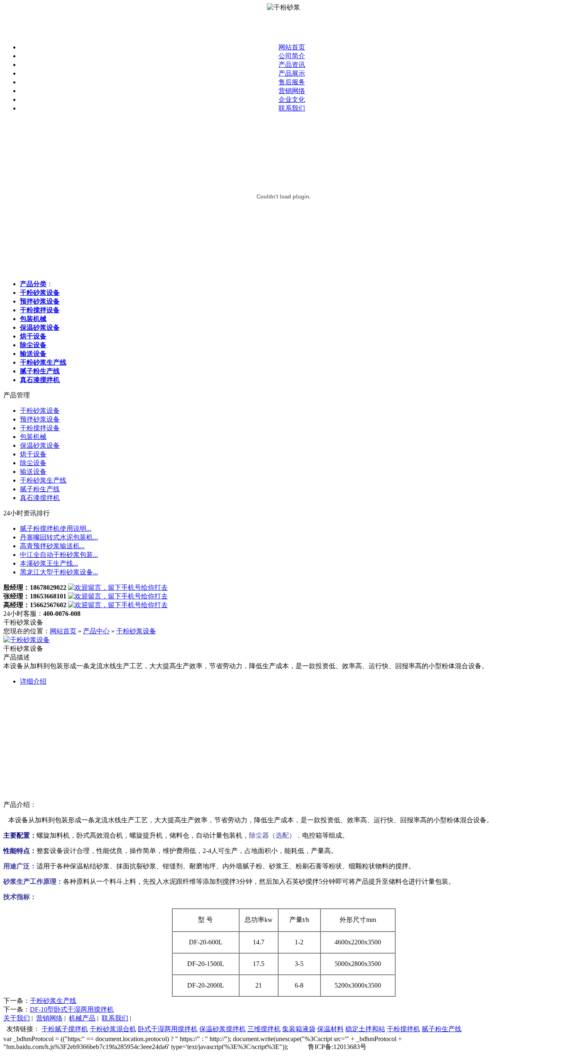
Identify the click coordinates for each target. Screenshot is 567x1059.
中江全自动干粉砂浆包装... (59, 554)
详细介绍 (33, 681)
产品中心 (96, 631)
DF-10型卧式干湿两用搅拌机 (72, 1009)
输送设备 (33, 471)
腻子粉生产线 (40, 489)
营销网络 (292, 90)
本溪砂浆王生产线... (49, 563)
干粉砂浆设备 (40, 410)
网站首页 (292, 47)
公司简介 (292, 55)
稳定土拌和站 (365, 1028)
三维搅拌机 (264, 1028)
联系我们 (292, 108)
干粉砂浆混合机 (113, 1028)
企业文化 (292, 99)
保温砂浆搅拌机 (222, 1028)
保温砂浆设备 (40, 445)
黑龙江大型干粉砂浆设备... (59, 572)
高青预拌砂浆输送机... (52, 545)
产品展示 (292, 73)
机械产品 (82, 1018)
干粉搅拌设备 (40, 427)
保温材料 (330, 1028)
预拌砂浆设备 (40, 419)
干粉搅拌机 (403, 1028)
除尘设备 (33, 462)
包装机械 (33, 436)
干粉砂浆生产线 (43, 480)
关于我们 (16, 1018)
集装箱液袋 (298, 1028)
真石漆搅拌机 (40, 497)
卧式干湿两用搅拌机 (168, 1028)
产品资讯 (292, 64)
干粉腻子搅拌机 (65, 1028)
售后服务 (292, 82)
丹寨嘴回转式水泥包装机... (59, 537)
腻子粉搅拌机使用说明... (55, 528)
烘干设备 (33, 454)
